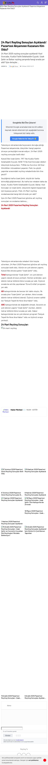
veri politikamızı (33, 760)
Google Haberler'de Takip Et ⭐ (24, 138)
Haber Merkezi (16, 410)
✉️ (24, 410)
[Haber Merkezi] (6, 412)
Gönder (7, 735)
